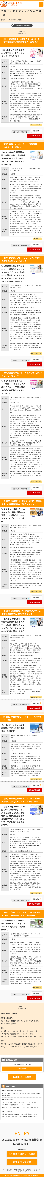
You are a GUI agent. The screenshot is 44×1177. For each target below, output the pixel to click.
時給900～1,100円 (7, 1044)
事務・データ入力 (6, 1037)
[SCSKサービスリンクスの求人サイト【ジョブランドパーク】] (11, 5)
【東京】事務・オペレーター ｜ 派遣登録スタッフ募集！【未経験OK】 (21, 146)
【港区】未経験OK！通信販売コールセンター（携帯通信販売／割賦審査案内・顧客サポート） (21, 41)
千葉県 (8, 1021)
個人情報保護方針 (19, 1170)
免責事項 (28, 1170)
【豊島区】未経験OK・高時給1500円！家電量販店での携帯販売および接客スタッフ (21, 503)
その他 (39, 1037)
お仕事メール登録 (22, 1077)
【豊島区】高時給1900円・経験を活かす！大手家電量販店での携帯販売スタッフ (21, 612)
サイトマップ (22, 1172)
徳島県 (3, 1024)
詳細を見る (36, 131)
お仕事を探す (21, 1068)
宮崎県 (13, 1024)
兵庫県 (36, 1021)
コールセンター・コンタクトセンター (13, 1031)
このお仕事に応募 (34, 136)
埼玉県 (3, 1021)
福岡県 (8, 1024)
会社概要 (9, 1170)
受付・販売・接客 (31, 1037)
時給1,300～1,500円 (35, 1044)
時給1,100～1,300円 (20, 1044)
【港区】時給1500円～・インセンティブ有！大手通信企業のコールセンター (21, 259)
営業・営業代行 (18, 1037)
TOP (4, 1170)
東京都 (13, 1021)
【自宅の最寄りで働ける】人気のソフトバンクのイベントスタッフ (21, 374)
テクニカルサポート (33, 1031)
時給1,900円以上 (35, 1047)
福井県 (25, 1021)
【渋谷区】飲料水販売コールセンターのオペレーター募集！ (21, 718)
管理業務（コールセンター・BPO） (22, 1034)
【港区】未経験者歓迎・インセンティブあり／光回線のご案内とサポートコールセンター (21, 800)
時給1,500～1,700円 (7, 1047)
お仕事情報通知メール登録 (22, 1154)
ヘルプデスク (5, 1034)
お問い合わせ (36, 1170)
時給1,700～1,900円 (22, 1047)
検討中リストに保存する (20, 132)
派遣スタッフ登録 (22, 1162)
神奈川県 (20, 1021)
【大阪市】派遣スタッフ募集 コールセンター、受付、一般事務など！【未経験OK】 (20, 914)
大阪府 (31, 1021)
